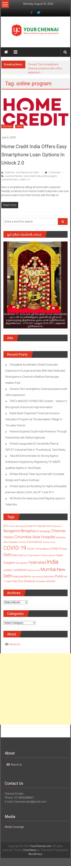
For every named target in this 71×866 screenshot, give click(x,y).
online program (49, 176)
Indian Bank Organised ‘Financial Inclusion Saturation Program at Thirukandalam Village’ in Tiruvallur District (33, 419)
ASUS (48, 526)
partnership (37, 576)
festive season (48, 555)
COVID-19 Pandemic (38, 548)
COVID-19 (14, 548)
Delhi (7, 555)
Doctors (37, 555)
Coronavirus (34, 541)
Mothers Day (34, 570)
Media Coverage (14, 826)
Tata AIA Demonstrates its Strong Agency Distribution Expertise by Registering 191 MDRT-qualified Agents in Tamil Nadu (33, 461)
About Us (14, 644)
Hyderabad (37, 562)
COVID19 (55, 548)
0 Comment (54, 172)
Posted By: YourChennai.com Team (22, 172)
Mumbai (48, 569)
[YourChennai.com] (6, 52)
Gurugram (22, 562)
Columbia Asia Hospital (34, 536)
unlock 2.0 (24, 179)
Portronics (48, 576)
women (50, 581)
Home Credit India (32, 176)
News (19, 126)
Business (7, 126)
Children (8, 537)
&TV (6, 525)
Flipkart (59, 555)
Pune (59, 576)
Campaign (44, 531)
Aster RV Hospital (36, 526)
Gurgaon (9, 562)
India (52, 562)
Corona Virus (49, 542)
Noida (16, 576)
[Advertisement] (35, 689)
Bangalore (11, 531)
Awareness (57, 526)
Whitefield (40, 581)
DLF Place (28, 555)
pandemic (25, 576)
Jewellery (7, 570)
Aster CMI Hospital (18, 526)
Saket (9, 581)
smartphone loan (9, 179)
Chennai (58, 531)
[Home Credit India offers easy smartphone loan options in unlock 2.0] (35, 112)
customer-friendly (13, 176)
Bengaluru (29, 531)
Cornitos (22, 542)
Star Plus (17, 581)
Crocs (64, 549)
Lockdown (20, 570)
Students (29, 581)
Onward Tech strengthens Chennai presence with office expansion (45, 68)
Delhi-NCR (17, 555)
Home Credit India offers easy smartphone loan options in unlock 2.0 (34, 155)
